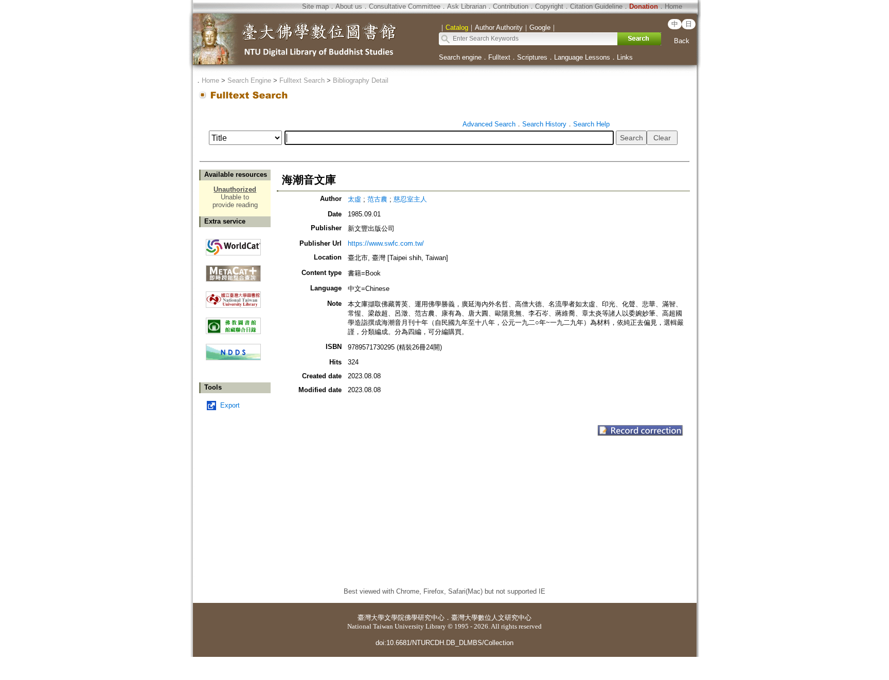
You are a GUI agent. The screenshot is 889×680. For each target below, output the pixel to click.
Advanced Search (489, 124)
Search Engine (249, 80)
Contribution (510, 6)
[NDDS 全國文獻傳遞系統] (233, 358)
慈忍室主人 (410, 199)
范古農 (378, 199)
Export (230, 405)
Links (625, 57)
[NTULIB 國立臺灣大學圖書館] (233, 296)
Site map (315, 6)
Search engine (460, 57)
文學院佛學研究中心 (414, 617)
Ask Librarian (466, 6)
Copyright (549, 6)
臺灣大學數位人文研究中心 (491, 617)
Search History (544, 124)
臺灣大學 (371, 617)
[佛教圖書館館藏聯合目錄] (233, 322)
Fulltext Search (302, 80)
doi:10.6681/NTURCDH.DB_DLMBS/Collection (444, 643)
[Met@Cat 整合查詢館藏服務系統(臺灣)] (233, 270)
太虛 (355, 199)
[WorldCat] (233, 244)
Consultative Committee (404, 6)
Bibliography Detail (360, 80)
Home (673, 6)
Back (681, 41)
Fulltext (499, 57)
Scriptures (532, 57)
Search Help (591, 124)
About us (348, 6)
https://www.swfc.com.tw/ (386, 243)
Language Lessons (582, 57)
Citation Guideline (596, 6)
